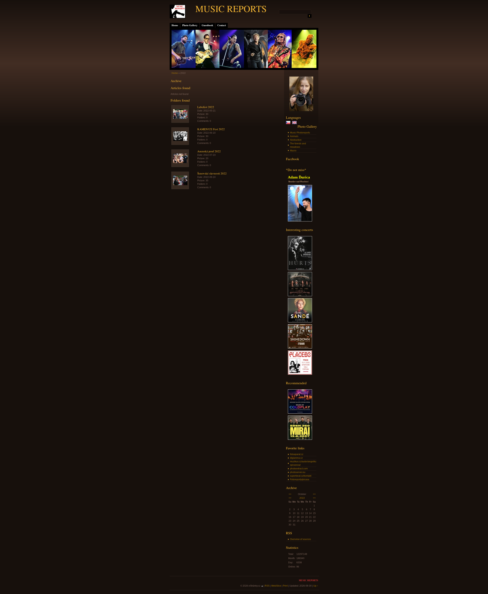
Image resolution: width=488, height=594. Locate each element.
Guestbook (207, 25)
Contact (221, 25)
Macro (293, 150)
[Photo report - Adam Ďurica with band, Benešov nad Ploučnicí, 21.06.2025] (300, 220)
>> (314, 494)
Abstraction (296, 140)
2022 (302, 498)
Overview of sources (300, 539)
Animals (294, 136)
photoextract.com (299, 468)
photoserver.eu (297, 472)
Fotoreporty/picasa (299, 479)
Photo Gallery (189, 25)
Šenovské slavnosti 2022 (212, 173)
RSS (267, 585)
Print (285, 585)
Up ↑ (315, 585)
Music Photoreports (300, 132)
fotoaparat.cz (296, 454)
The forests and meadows (298, 145)
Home (175, 25)
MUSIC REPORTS (231, 8)
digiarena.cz (296, 458)
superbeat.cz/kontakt (300, 476)
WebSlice (276, 585)
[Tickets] (300, 269)
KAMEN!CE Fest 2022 (211, 129)
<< (290, 494)
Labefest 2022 (205, 107)
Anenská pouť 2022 (209, 151)
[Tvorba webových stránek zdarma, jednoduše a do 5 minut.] (262, 586)
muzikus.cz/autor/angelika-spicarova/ (303, 463)
